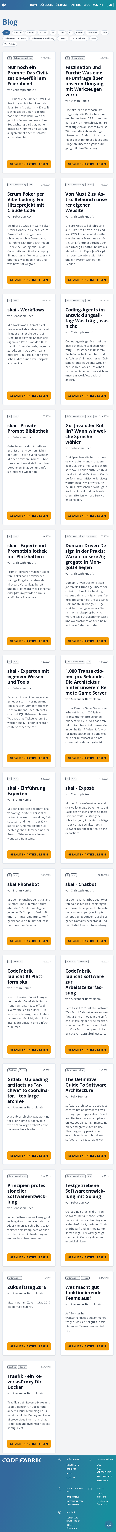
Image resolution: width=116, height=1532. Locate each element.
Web (93, 38)
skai (105, 32)
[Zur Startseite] (4, 4)
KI (70, 32)
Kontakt (71, 1477)
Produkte (92, 32)
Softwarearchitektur (15, 38)
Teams (62, 38)
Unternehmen (79, 38)
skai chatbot (104, 1476)
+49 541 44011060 (101, 1495)
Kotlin (79, 32)
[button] (109, 1524)
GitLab (42, 32)
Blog (69, 1473)
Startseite (72, 1464)
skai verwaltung (104, 1471)
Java (62, 32)
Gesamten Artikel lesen (29, 164)
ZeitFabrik (9, 44)
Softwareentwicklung (42, 38)
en (110, 4)
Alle (6, 32)
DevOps (18, 32)
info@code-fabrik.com (102, 1503)
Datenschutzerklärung (74, 1503)
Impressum (72, 1497)
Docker (30, 32)
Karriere (71, 1469)
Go (53, 32)
